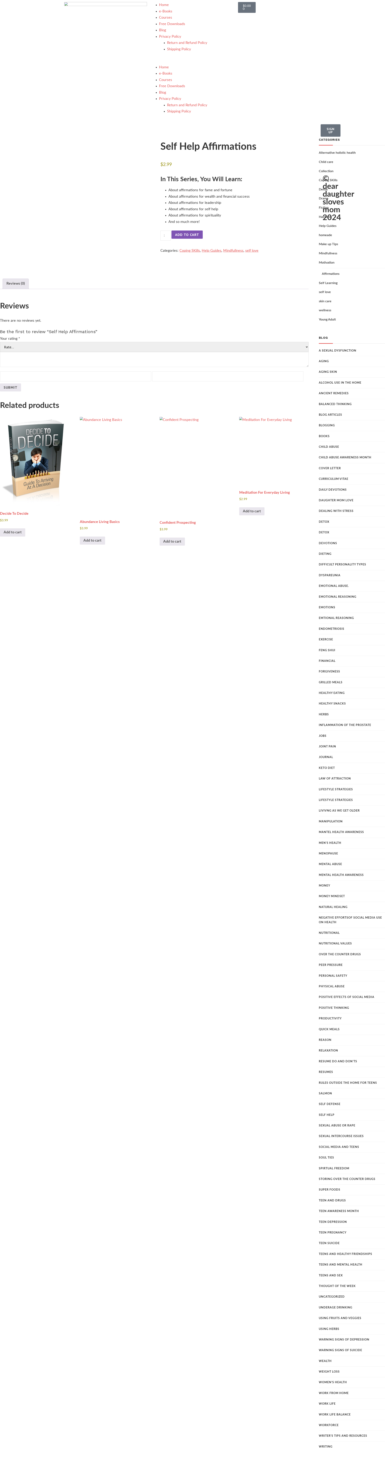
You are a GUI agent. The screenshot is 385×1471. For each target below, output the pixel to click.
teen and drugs (332, 1200)
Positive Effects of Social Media (346, 997)
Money (324, 885)
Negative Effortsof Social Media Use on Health (350, 920)
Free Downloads (172, 24)
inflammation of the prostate (345, 725)
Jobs (322, 736)
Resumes (326, 1072)
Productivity (330, 1018)
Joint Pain (327, 746)
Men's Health (330, 843)
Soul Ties (326, 1157)
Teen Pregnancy (332, 1232)
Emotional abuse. (334, 586)
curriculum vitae (333, 479)
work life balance (335, 1414)
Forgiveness (329, 671)
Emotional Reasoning (337, 596)
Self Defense (329, 1104)
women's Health (333, 1382)
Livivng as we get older (339, 810)
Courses (165, 17)
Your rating (10, 339)
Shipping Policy (179, 49)
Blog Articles (330, 414)
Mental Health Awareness (341, 875)
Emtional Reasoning (336, 618)
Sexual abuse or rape (337, 1125)
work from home (334, 1393)
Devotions (328, 543)
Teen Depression (333, 1222)
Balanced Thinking (335, 404)
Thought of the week (337, 1286)
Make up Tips (328, 244)
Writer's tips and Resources (343, 1436)
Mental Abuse (330, 864)
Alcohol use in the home (340, 382)
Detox (324, 522)
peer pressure (331, 965)
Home (164, 5)
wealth (325, 1361)
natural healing (333, 907)
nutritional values (335, 943)
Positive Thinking (334, 1008)
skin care (325, 301)
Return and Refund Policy (187, 43)
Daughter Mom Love (336, 500)
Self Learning (328, 283)
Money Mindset (332, 896)
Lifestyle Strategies (336, 789)
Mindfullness (233, 251)
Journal (326, 757)
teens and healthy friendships (345, 1254)
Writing (325, 1446)
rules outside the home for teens (348, 1083)
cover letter (330, 468)
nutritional (329, 933)
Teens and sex (331, 1275)
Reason (325, 1040)
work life (327, 1403)
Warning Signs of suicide (340, 1350)
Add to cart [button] (13, 532)
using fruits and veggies (340, 1318)
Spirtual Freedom (334, 1168)
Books (324, 436)
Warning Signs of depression (344, 1339)
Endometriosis (331, 629)
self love (251, 251)
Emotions (327, 607)
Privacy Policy (170, 36)
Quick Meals (329, 1029)
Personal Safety (333, 976)
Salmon (325, 1093)
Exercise (326, 639)
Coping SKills (189, 251)
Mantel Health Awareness (341, 832)
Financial (327, 661)
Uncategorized (332, 1296)
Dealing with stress (336, 511)
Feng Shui (327, 650)
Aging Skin (328, 372)
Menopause (328, 853)
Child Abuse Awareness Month (345, 457)
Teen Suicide (329, 1243)
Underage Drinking (335, 1307)
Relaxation (328, 1050)
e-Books (165, 11)
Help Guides (211, 251)
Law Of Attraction (335, 778)
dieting (325, 554)
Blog (162, 30)
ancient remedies (334, 393)
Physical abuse (332, 986)
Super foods (329, 1189)
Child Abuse (329, 447)
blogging (327, 425)
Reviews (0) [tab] (15, 283)
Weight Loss (329, 1371)
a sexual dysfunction (337, 350)
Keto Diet (327, 768)
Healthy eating (332, 693)
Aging (324, 361)
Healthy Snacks (332, 703)
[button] (192, 61)
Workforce (329, 1425)
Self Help (326, 1115)
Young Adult (327, 319)
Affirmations (330, 273)
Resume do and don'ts (338, 1061)
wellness (325, 310)
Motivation (326, 262)
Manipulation (331, 821)
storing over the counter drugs (347, 1179)
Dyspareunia (329, 575)
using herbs (329, 1329)
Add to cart (187, 234)
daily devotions (333, 489)
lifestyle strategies (336, 800)
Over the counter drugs (340, 954)
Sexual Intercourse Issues (341, 1136)
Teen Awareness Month (339, 1211)
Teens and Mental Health (340, 1264)
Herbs (324, 714)
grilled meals (330, 682)
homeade (325, 235)
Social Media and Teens (339, 1147)
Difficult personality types (342, 564)
